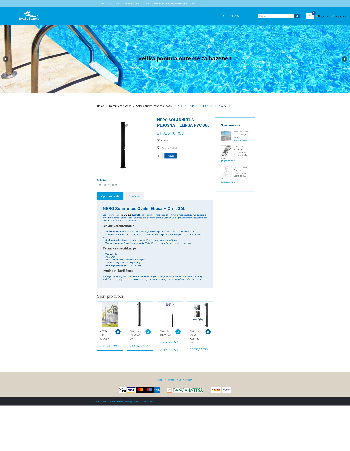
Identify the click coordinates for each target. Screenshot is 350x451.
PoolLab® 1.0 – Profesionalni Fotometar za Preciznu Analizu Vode (234, 152)
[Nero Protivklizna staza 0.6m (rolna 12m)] (226, 135)
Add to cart (118, 331)
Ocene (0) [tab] (134, 196)
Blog (160, 379)
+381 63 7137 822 (143, 3)
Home (100, 106)
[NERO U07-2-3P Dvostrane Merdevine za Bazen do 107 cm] (226, 171)
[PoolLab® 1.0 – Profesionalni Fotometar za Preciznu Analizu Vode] (226, 150)
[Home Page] (223, 16)
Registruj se (341, 16)
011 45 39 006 (124, 3)
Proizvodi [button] (234, 16)
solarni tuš (126, 215)
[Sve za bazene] (29, 15)
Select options (148, 331)
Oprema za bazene (120, 106)
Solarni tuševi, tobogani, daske (154, 106)
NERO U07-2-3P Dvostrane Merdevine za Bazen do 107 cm (234, 173)
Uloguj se (323, 16)
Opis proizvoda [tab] (110, 196)
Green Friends (148, 401)
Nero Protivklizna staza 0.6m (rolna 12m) (241, 134)
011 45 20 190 (110, 3)
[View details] (109, 314)
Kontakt (170, 379)
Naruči (171, 156)
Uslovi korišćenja (186, 379)
